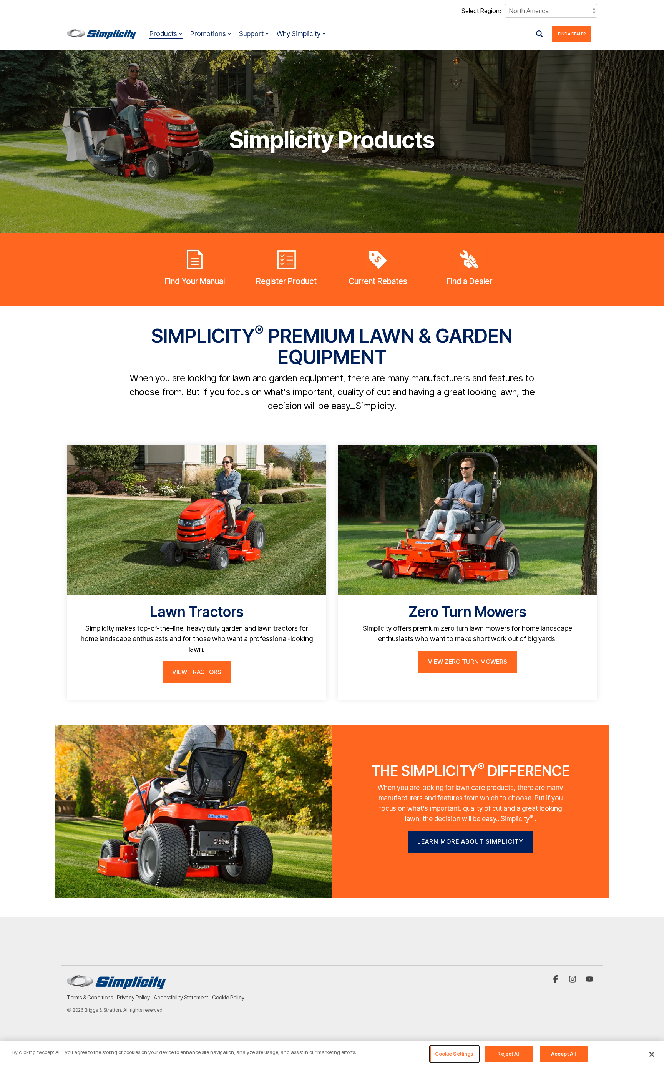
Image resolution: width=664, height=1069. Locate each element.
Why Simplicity (298, 34)
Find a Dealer (572, 34)
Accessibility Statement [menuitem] (181, 997)
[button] (556, 979)
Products (163, 34)
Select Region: (481, 10)
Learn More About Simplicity (470, 841)
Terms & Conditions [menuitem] (90, 997)
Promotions (208, 34)
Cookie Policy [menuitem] (228, 997)
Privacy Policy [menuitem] (133, 997)
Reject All (508, 1054)
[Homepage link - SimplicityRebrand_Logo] (116, 985)
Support (251, 34)
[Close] (651, 1054)
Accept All (563, 1054)
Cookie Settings (454, 1054)
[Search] (539, 34)
